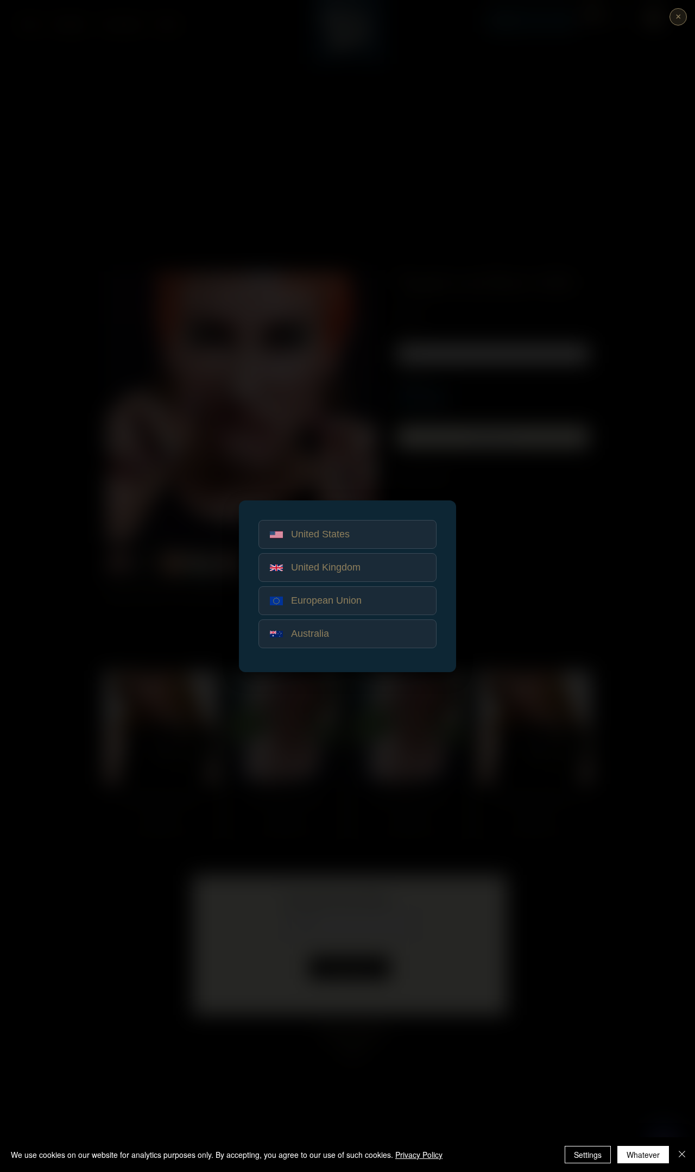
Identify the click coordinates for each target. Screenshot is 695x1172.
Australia (310, 633)
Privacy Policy (419, 1154)
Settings (588, 1154)
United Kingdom (326, 567)
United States (320, 534)
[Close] (681, 1154)
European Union (326, 600)
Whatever (643, 1154)
